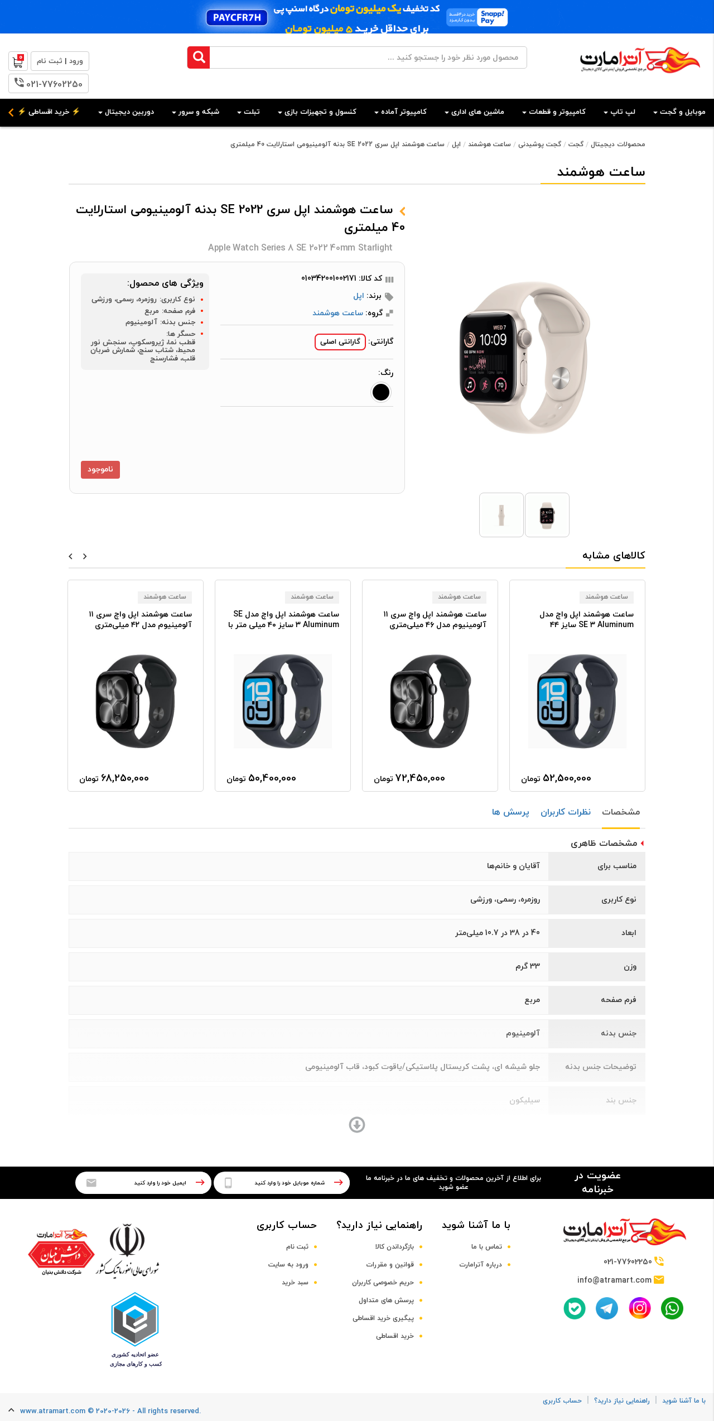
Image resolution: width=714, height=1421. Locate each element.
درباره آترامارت (480, 1264)
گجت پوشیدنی (539, 144)
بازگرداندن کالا (394, 1246)
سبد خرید (295, 1282)
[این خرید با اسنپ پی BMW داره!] (357, 16)
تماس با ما (486, 1246)
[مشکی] (381, 392)
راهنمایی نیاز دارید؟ (379, 1225)
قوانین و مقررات (390, 1264)
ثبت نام (297, 1246)
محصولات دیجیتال (618, 144)
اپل (456, 144)
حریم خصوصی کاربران (383, 1282)
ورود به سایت (288, 1264)
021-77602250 (54, 85)
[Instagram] (640, 1308)
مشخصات (621, 812)
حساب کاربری (287, 1225)
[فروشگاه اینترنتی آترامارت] (640, 79)
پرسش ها (510, 812)
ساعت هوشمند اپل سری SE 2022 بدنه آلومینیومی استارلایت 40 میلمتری (337, 144)
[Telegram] (607, 1308)
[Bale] (574, 1308)
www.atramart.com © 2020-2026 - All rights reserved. (110, 1411)
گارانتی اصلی (340, 342)
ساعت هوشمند (489, 144)
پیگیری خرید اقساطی (383, 1318)
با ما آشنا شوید (476, 1225)
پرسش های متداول (386, 1300)
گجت (575, 144)
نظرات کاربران (566, 812)
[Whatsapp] (672, 1308)
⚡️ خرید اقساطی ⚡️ (48, 112)
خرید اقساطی (395, 1336)
